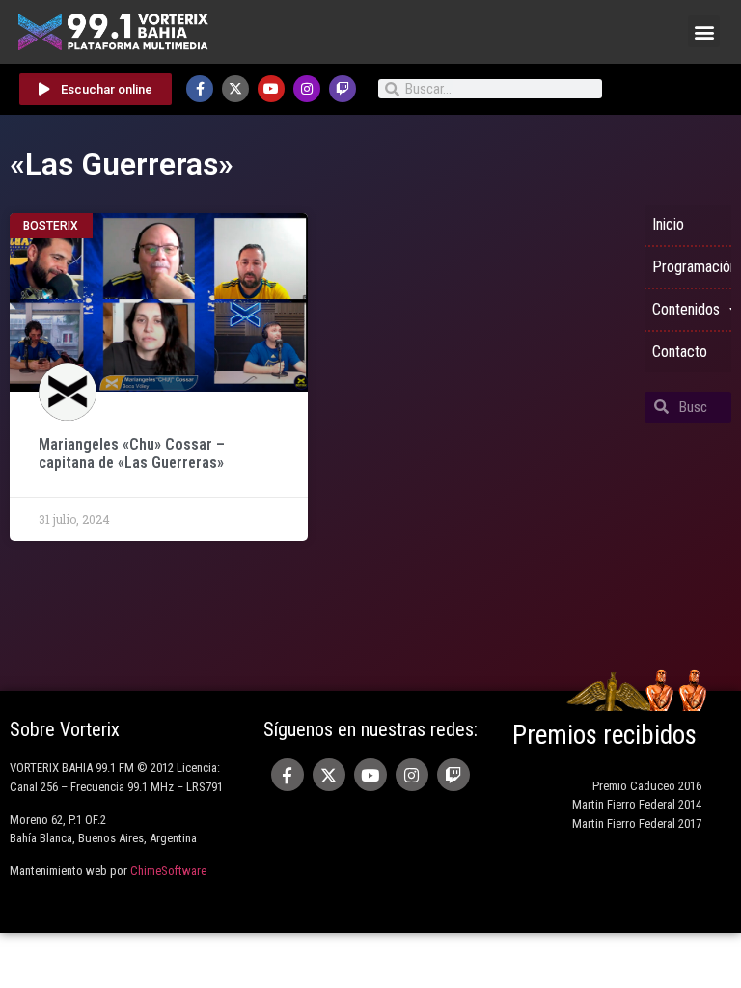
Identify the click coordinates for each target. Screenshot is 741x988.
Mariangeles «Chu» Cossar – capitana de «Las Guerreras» (132, 453)
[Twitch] (342, 88)
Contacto (679, 352)
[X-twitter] (235, 88)
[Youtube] (271, 88)
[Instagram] (306, 88)
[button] (704, 31)
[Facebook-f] (199, 88)
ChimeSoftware (168, 871)
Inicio (668, 224)
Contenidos (686, 309)
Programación (691, 267)
